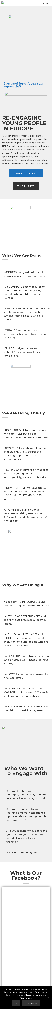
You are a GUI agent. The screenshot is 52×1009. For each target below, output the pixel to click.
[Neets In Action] (5, 3)
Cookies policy (31, 1003)
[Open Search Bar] (32, 3)
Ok (16, 1003)
